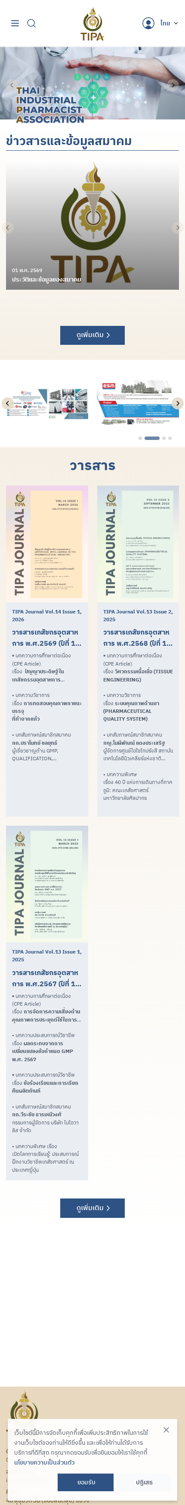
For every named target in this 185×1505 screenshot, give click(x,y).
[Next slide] (173, 85)
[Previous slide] (12, 85)
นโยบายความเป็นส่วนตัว (44, 1463)
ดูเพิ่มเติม (90, 335)
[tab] (140, 438)
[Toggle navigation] (15, 23)
